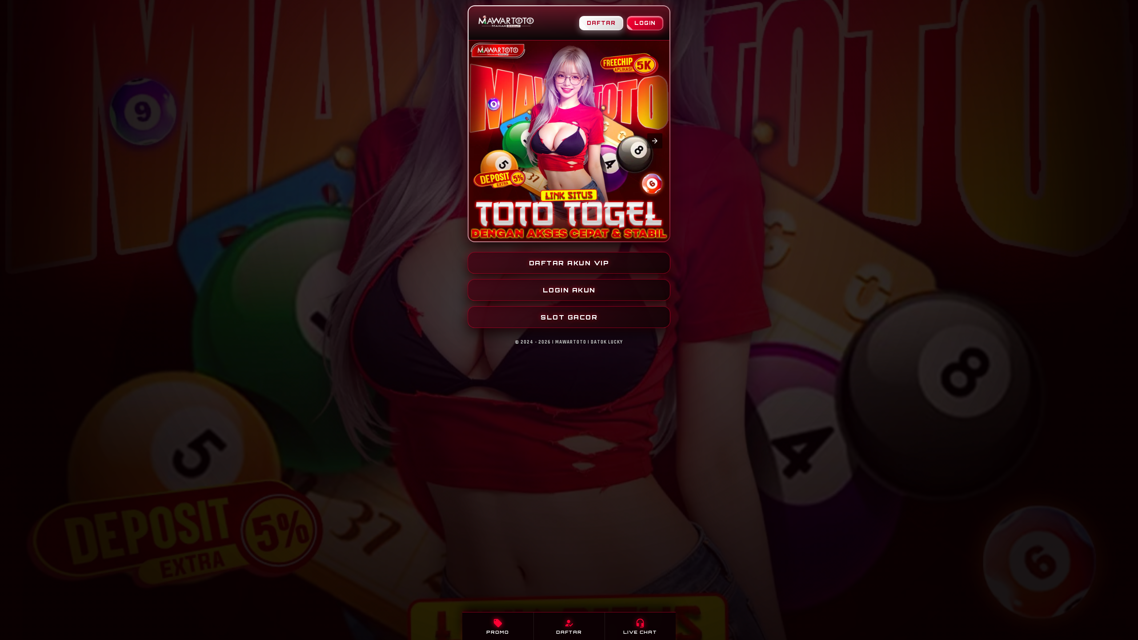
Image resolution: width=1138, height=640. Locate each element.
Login (645, 23)
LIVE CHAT (640, 626)
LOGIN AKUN (569, 290)
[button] (483, 140)
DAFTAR (569, 626)
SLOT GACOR (569, 317)
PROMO (497, 626)
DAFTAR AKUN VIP (569, 263)
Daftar (601, 23)
